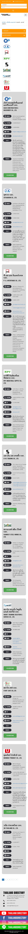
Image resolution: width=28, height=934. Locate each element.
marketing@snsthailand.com (20, 482)
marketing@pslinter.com (19, 307)
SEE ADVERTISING (10, 175)
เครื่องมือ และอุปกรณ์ (11, 22)
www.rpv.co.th (16, 412)
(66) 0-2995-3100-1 (7, 1)
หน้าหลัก (4, 22)
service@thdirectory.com (19, 1)
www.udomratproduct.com (19, 787)
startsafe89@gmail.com (19, 716)
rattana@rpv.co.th (17, 408)
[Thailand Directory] (6, 14)
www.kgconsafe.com (18, 136)
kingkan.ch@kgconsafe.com (19, 131)
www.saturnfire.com (17, 565)
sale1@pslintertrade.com (19, 304)
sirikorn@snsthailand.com (19, 485)
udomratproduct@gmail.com (20, 783)
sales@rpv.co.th (16, 407)
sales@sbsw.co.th (17, 560)
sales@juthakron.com (18, 222)
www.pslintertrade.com (18, 312)
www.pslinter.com (17, 311)
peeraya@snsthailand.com (20, 484)
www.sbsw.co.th (16, 566)
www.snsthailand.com (18, 489)
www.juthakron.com (17, 226)
